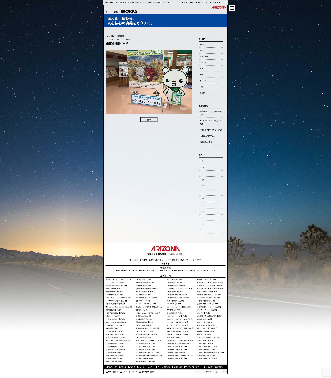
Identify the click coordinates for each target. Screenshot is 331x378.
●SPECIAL (219, 367)
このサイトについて (219, 2)
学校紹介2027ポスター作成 (211, 130)
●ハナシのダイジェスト (145, 367)
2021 (202, 192)
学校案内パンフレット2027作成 (211, 113)
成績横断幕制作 (206, 142)
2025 (202, 167)
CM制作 (203, 62)
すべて (202, 44)
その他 (202, 92)
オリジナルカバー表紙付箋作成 (210, 122)
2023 (202, 179)
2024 (202, 173)
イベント (203, 80)
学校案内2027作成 (207, 136)
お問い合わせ (202, 2)
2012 (202, 230)
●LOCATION (208, 367)
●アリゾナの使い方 (163, 367)
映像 (201, 86)
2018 (202, 211)
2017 (202, 217)
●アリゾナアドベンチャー (193, 367)
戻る (149, 119)
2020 (202, 198)
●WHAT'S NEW (111, 367)
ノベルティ (204, 56)
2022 (202, 186)
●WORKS (131, 367)
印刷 (201, 74)
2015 (202, 224)
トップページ (188, 2)
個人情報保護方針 (148, 371)
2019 (202, 205)
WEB (202, 68)
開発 (201, 50)
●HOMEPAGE (177, 367)
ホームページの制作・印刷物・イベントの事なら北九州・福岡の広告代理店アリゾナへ (137, 2)
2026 (202, 160)
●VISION (122, 367)
